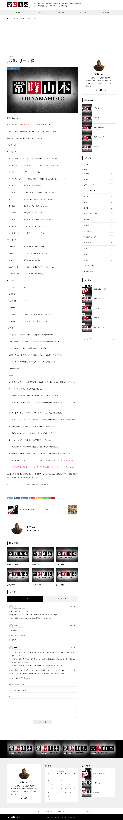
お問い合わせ (105, 12)
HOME (18, 12)
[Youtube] (34, 530)
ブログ (40, 12)
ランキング (83, 12)
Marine (16, 606)
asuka (15, 647)
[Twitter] (30, 530)
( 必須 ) (17, 684)
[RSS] (20, 817)
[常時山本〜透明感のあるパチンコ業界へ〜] (18, 5)
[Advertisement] (61, 35)
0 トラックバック (60, 598)
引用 (75, 606)
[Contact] (38, 530)
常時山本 (13, 68)
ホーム (32, 811)
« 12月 (49, 799)
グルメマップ (61, 12)
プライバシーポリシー (74, 811)
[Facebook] (27, 530)
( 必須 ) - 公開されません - (18, 690)
